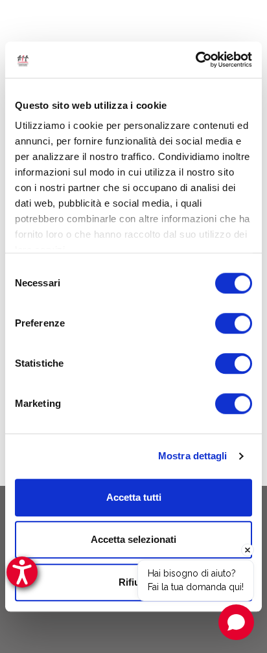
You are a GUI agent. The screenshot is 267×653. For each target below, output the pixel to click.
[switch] (233, 323)
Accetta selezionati (133, 539)
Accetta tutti (133, 497)
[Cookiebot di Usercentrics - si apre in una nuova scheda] (195, 59)
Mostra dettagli (192, 455)
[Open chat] (236, 622)
